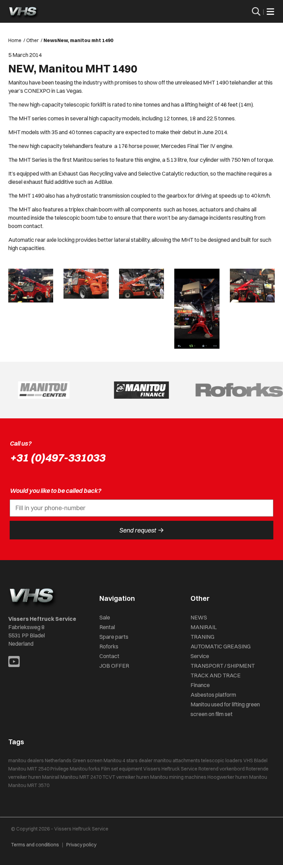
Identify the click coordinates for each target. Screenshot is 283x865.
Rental (107, 627)
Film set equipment (121, 769)
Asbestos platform (213, 694)
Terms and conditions (35, 845)
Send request (141, 530)
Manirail (50, 777)
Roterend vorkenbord (221, 769)
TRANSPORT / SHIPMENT (223, 665)
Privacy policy (81, 845)
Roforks (108, 646)
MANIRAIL (204, 627)
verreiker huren (132, 777)
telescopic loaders (221, 760)
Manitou (258, 777)
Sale (104, 617)
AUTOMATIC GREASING (221, 646)
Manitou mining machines (178, 777)
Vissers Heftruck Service (170, 769)
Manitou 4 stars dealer (128, 760)
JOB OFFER (114, 665)
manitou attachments (177, 760)
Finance (200, 685)
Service (200, 656)
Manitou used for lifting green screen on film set (225, 709)
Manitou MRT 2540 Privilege (38, 769)
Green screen (87, 760)
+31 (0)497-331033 (57, 457)
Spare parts (113, 636)
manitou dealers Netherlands (39, 760)
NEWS (199, 617)
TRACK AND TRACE (216, 675)
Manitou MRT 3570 (28, 785)
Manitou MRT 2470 (80, 777)
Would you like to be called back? (55, 491)
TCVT (109, 777)
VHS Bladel (255, 760)
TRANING (202, 636)
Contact (109, 656)
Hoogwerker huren (227, 777)
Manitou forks (85, 769)
